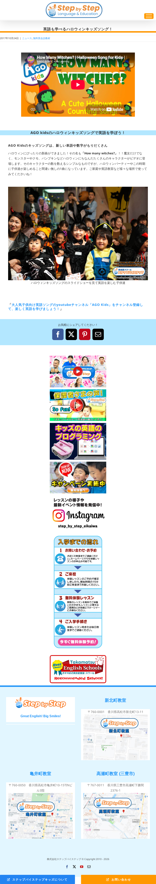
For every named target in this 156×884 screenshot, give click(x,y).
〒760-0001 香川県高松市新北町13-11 (115, 712)
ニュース (27, 38)
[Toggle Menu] (149, 16)
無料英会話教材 (41, 38)
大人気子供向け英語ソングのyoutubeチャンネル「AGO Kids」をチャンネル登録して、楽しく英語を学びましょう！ (75, 306)
